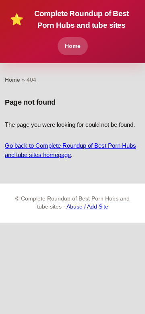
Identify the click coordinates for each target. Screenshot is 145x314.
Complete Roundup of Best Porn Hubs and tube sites (69, 19)
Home (73, 46)
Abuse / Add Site (87, 207)
